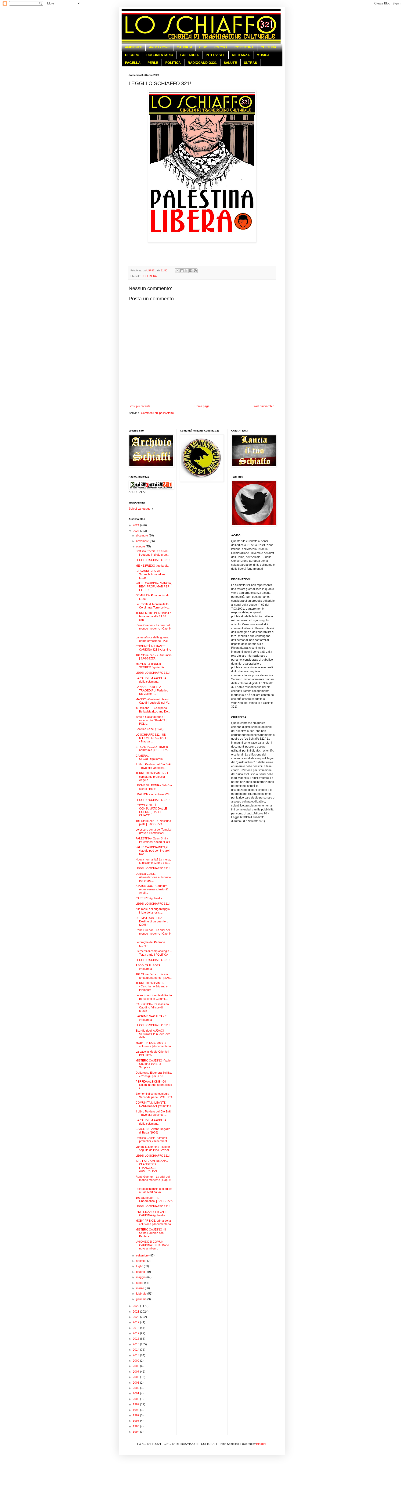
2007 (136, 1371)
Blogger (261, 1444)
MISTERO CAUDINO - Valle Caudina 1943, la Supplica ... (153, 1064)
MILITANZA (241, 55)
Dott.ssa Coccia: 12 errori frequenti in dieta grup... (152, 553)
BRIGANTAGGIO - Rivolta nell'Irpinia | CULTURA (152, 748)
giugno (141, 1272)
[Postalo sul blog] (182, 270)
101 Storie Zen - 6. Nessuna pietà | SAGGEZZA (153, 822)
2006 (136, 1377)
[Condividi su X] (186, 270)
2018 (136, 1328)
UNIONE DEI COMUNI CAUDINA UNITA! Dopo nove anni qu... (152, 1245)
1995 (136, 1426)
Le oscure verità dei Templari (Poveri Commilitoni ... (154, 831)
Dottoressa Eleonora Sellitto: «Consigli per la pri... (154, 1074)
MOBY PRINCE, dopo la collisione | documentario (153, 1044)
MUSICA (263, 55)
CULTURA (268, 47)
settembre (142, 1255)
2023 (136, 531)
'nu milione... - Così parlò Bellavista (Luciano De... (153, 709)
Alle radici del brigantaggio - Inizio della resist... (153, 910)
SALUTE (230, 63)
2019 (136, 1322)
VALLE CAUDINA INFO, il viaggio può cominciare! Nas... (153, 851)
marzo (140, 1288)
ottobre (141, 546)
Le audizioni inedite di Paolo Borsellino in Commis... (154, 997)
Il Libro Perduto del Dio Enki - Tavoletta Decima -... (153, 1113)
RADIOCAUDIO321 (202, 63)
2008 (136, 1366)
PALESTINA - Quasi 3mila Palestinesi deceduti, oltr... (154, 840)
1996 (136, 1420)
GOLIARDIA (189, 55)
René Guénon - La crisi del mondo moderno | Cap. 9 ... (153, 629)
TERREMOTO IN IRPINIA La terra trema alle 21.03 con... (153, 617)
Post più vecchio (263, 406)
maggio (141, 1277)
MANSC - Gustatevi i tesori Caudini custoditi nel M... (153, 701)
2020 (136, 1317)
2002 (136, 1388)
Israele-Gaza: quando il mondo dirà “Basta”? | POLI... (151, 720)
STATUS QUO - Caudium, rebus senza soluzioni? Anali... (152, 889)
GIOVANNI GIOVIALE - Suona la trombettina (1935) (151, 574)
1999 (136, 1404)
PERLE (153, 63)
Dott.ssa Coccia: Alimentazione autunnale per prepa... (153, 877)
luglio (140, 1266)
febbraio (141, 1293)
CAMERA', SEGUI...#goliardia (149, 757)
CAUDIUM (184, 47)
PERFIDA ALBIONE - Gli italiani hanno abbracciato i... (154, 1085)
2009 (136, 1360)
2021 (136, 1311)
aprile (140, 1283)
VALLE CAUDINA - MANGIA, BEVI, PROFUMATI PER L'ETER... (154, 587)
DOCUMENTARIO (159, 55)
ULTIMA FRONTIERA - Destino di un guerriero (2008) (152, 921)
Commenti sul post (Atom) (157, 413)
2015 (136, 1344)
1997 (136, 1415)
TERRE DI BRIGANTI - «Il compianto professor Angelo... (152, 777)
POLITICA (173, 63)
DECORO (132, 55)
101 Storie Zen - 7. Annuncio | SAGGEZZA (154, 657)
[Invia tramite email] (177, 270)
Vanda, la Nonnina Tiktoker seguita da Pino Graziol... (153, 1148)
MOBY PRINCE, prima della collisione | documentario (153, 1222)
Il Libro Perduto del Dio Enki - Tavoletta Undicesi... (153, 766)
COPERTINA (244, 47)
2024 (136, 525)
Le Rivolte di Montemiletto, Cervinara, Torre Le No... (153, 606)
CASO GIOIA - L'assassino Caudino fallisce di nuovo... (152, 1008)
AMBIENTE (133, 47)
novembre (143, 541)
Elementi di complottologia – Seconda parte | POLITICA (154, 1095)
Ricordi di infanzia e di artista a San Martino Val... (154, 1190)
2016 (136, 1338)
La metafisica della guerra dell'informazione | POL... (153, 639)
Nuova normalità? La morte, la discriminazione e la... (153, 861)
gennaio (141, 1299)
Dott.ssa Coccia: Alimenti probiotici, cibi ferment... (152, 1139)
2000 (136, 1399)
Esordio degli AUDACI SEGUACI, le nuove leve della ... (153, 1034)
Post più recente (140, 406)
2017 (136, 1333)
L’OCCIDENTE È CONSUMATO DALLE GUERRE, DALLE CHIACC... (151, 810)
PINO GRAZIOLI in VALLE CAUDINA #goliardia (152, 1213)
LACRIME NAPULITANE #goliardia (151, 1018)
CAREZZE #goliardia (149, 898)
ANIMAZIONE (159, 47)
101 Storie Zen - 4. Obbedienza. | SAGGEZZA (154, 1199)
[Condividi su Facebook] (190, 270)
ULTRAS (250, 63)
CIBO (203, 47)
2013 (136, 1355)
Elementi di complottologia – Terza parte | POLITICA (154, 953)
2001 (136, 1393)
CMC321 (220, 47)
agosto (140, 1261)
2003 (136, 1382)
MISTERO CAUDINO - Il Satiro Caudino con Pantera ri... (151, 1233)
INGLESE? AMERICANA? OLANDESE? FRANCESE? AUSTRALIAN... (152, 1166)
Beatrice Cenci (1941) (149, 729)
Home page (202, 406)
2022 (136, 1306)
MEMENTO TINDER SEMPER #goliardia (150, 665)
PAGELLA (133, 63)
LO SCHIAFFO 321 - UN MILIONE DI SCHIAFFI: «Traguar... (152, 738)
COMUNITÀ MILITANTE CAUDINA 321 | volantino (153, 648)
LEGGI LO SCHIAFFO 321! (153, 560)
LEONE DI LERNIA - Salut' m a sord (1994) (154, 787)
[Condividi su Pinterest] (195, 270)
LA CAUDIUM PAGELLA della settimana (151, 680)
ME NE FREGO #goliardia (152, 565)
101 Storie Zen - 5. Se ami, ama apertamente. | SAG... (154, 976)
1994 (136, 1431)
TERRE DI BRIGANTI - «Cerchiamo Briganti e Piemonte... (152, 987)
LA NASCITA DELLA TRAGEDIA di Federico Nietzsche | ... (152, 690)
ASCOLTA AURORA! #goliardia (148, 967)
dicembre (142, 535)
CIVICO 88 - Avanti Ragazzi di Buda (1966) (153, 1130)
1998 (136, 1410)
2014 (136, 1349)
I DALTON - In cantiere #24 (153, 794)
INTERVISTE (215, 55)
